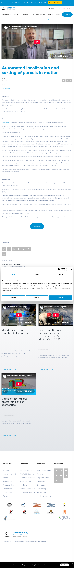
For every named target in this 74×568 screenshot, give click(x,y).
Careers (57, 15)
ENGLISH (68, 9)
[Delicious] (28, 250)
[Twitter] (63, 81)
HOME (17, 20)
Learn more (6, 370)
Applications (5, 15)
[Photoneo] (9, 11)
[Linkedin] (70, 81)
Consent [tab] (13, 274)
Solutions (25, 15)
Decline (13, 297)
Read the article (60, 3)
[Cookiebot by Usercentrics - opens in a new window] (59, 269)
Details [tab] (37, 274)
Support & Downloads (39, 15)
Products (16, 15)
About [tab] (61, 274)
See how (64, 565)
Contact (67, 15)
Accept (60, 297)
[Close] (72, 563)
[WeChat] (56, 481)
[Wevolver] (4, 255)
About (49, 15)
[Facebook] (67, 81)
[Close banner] (71, 269)
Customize (36, 297)
